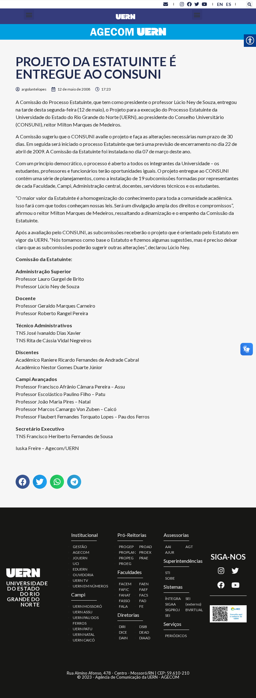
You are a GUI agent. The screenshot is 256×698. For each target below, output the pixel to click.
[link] (165, 4)
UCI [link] (76, 563)
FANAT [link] (124, 595)
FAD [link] (142, 600)
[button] (249, 4)
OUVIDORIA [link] (83, 574)
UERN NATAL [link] (84, 634)
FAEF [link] (143, 589)
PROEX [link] (145, 552)
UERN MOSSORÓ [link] (87, 606)
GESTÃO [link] (80, 546)
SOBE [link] (170, 578)
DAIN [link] (123, 638)
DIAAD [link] (144, 638)
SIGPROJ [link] (172, 609)
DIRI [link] (122, 626)
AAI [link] (168, 546)
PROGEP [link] (126, 546)
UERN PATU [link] (82, 628)
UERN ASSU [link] (82, 612)
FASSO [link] (124, 600)
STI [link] (167, 572)
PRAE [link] (143, 558)
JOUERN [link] (80, 558)
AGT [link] (189, 546)
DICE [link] (123, 632)
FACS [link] (143, 595)
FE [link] (141, 606)
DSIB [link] (143, 626)
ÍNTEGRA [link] (173, 598)
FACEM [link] (125, 584)
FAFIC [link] (124, 589)
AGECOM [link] (81, 552)
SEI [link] (167, 615)
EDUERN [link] (80, 569)
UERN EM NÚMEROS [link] (90, 586)
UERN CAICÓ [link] (84, 640)
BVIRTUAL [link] (194, 609)
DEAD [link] (144, 632)
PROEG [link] (125, 563)
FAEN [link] (144, 584)
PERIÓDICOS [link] (176, 635)
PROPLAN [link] (127, 552)
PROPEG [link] (126, 558)
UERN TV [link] (80, 580)
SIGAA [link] (170, 604)
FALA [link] (123, 606)
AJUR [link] (169, 552)
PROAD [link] (145, 546)
